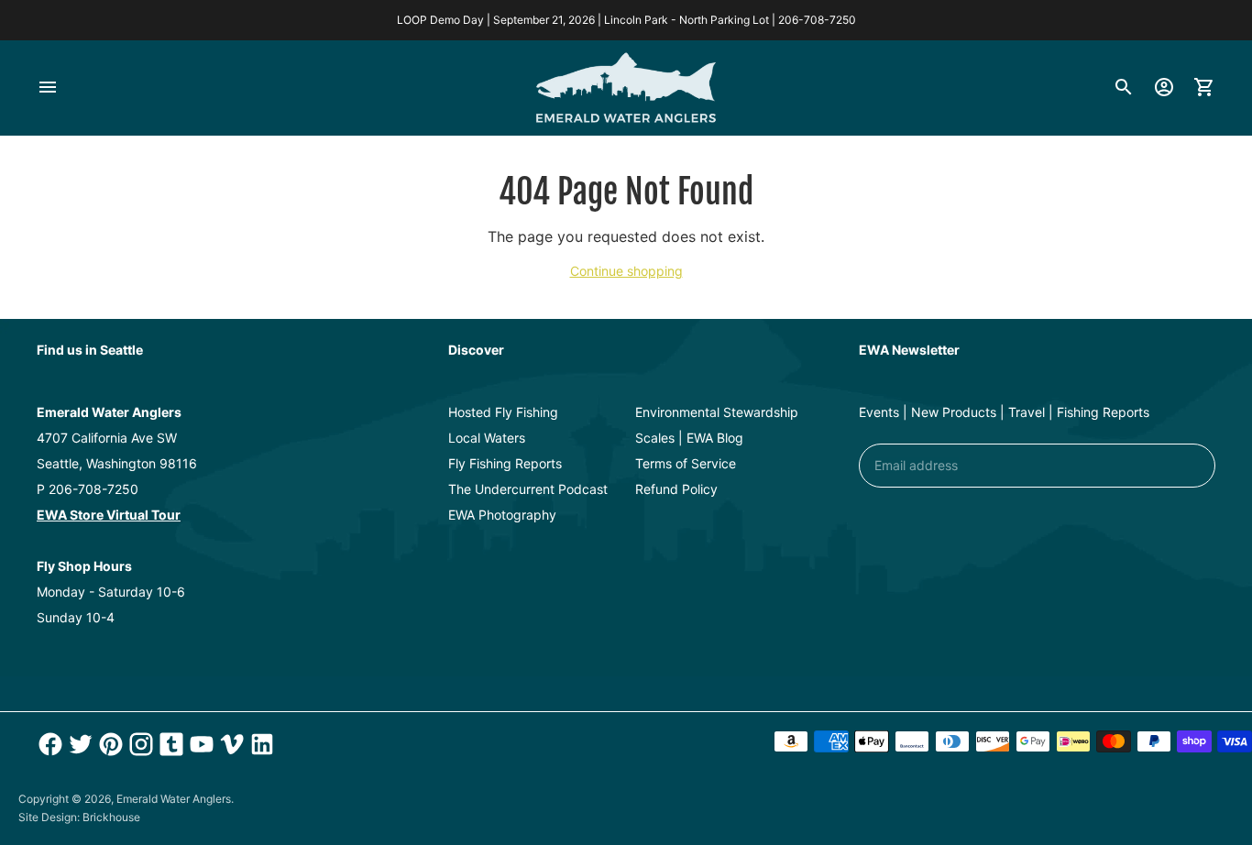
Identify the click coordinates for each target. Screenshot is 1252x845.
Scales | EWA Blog (689, 437)
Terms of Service (685, 463)
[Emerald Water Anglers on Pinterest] (108, 744)
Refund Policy (676, 489)
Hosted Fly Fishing (503, 412)
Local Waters (486, 437)
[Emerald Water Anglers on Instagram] (138, 744)
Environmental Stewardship (716, 412)
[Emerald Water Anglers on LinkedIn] (259, 744)
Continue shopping (626, 271)
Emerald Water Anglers (173, 799)
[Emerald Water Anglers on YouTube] (199, 744)
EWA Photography (502, 514)
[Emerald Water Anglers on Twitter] (78, 744)
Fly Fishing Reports (505, 463)
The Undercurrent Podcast (528, 489)
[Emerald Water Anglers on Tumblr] (169, 744)
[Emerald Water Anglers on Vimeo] (229, 744)
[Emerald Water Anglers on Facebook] (48, 744)
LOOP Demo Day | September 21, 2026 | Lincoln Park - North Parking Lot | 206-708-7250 (626, 20)
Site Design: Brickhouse (79, 817)
